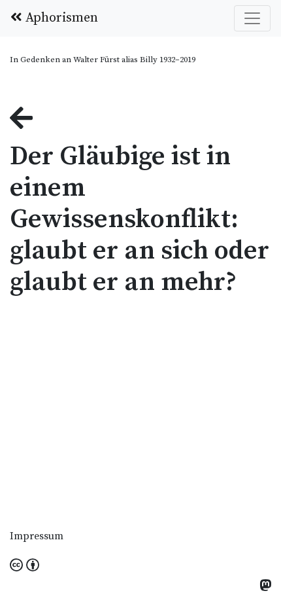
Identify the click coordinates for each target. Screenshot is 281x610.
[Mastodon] (265, 587)
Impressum (36, 536)
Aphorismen (60, 18)
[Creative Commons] (24, 566)
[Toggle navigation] (252, 18)
